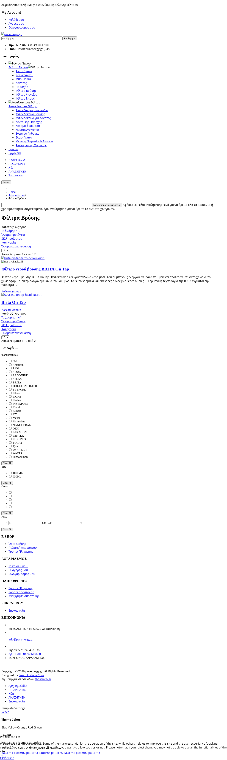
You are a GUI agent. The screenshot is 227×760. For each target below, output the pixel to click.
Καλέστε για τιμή (11, 291)
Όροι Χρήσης (17, 544)
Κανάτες (21, 83)
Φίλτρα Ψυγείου (26, 95)
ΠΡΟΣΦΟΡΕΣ (17, 690)
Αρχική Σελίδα (18, 686)
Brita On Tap (13, 302)
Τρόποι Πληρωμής (21, 551)
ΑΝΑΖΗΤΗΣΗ (17, 697)
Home (12, 191)
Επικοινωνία (17, 610)
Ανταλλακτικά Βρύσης (30, 114)
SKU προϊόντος (11, 239)
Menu (6, 182)
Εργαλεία (15, 153)
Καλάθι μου (16, 20)
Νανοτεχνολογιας (28, 130)
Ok (2, 758)
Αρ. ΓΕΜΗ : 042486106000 (25, 654)
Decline (9, 758)
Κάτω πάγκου (24, 75)
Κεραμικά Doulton (28, 126)
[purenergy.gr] (11, 34)
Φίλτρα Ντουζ (25, 98)
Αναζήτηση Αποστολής (24, 596)
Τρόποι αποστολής (21, 592)
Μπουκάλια (23, 79)
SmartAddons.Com (31, 675)
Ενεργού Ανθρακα (27, 133)
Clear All (7, 463)
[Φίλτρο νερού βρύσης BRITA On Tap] (23, 258)
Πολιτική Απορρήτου (23, 548)
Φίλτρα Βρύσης (26, 91)
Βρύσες (13, 149)
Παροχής (22, 87)
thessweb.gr (43, 679)
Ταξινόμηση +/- (11, 231)
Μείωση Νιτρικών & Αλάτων (34, 141)
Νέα (11, 694)
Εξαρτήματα (24, 137)
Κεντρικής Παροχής (29, 122)
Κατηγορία (8, 242)
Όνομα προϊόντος (13, 235)
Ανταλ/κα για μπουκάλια (32, 110)
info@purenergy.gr (21, 639)
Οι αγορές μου (18, 570)
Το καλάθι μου (18, 566)
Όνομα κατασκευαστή (16, 246)
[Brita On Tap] (21, 295)
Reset (5, 712)
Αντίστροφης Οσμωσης (31, 145)
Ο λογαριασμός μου (22, 27)
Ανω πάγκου (24, 71)
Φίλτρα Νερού (18, 67)
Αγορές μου (16, 24)
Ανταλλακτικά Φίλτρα (23, 106)
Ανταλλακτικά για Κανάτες (33, 118)
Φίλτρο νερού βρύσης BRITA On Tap (35, 269)
